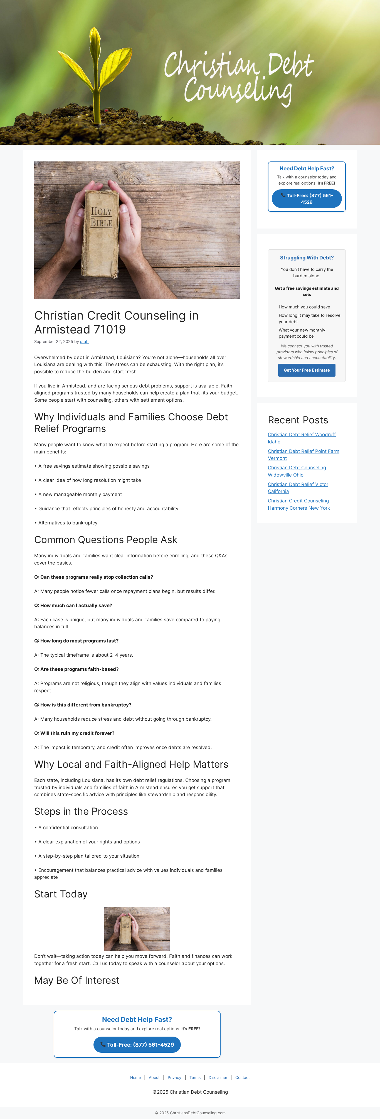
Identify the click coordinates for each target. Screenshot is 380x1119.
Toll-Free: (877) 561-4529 (140, 1044)
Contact (242, 1077)
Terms (195, 1077)
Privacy (174, 1077)
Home (135, 1077)
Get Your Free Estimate (307, 370)
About (154, 1077)
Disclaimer (218, 1077)
